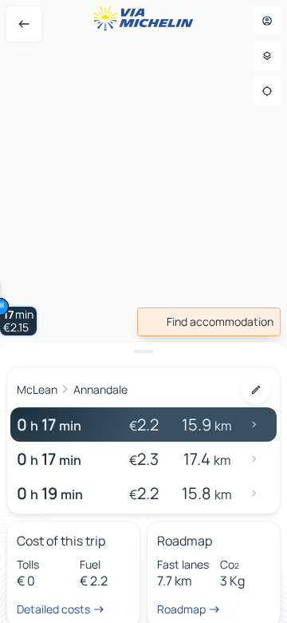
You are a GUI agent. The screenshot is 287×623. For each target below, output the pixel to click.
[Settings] (267, 56)
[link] (209, 322)
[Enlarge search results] (143, 351)
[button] (18, 321)
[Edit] (256, 389)
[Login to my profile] (267, 20)
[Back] (23, 24)
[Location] (267, 91)
